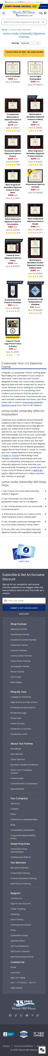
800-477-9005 (18, 977)
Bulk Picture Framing (21, 883)
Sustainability (17, 789)
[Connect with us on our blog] (38, 1015)
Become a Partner (19, 867)
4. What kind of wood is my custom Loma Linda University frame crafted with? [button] (21, 515)
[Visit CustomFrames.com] (37, 1)
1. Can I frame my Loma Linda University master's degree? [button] (20, 492)
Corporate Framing (20, 873)
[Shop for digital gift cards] (24, 551)
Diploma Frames (19, 629)
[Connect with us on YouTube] (26, 1015)
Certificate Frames (20, 634)
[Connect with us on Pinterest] (32, 1015)
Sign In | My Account (21, 903)
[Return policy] (23, 1034)
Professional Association (23, 707)
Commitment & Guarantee (24, 783)
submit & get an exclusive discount (24, 609)
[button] (40, 13)
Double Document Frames (23, 639)
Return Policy (17, 919)
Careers (15, 808)
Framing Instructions (21, 924)
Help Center (16, 987)
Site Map (41, 1045)
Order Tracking (18, 908)
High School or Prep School (24, 702)
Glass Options (18, 759)
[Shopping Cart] (45, 13)
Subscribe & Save (19, 935)
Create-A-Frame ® (10, 455)
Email (13, 967)
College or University (21, 697)
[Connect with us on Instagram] (21, 1015)
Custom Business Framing (24, 878)
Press (13, 814)
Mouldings (16, 748)
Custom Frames (19, 650)
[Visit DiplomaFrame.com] (11, 1)
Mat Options (17, 754)
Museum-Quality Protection (24, 764)
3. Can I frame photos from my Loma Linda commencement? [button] (21, 508)
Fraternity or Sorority (21, 728)
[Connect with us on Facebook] (10, 1015)
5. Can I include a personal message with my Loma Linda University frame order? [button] (21, 523)
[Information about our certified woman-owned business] (38, 1034)
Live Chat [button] (15, 972)
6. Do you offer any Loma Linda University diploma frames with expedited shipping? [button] (21, 531)
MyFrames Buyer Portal (22, 956)
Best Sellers (16, 682)
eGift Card (24, 561)
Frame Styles (17, 778)
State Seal (16, 718)
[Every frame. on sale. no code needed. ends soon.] (24, 6)
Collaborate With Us (21, 857)
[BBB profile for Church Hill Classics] (8, 1034)
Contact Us (16, 898)
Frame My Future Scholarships (19, 850)
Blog (13, 824)
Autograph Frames (20, 666)
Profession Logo (18, 712)
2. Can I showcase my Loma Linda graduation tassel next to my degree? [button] (19, 500)
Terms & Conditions (23, 1045)
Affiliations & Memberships (24, 819)
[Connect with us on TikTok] (16, 1015)
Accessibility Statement (22, 830)
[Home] (23, 13)
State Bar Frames (19, 645)
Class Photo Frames (21, 661)
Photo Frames (17, 671)
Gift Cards (16, 677)
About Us (15, 803)
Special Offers (18, 940)
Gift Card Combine (20, 951)
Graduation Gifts (19, 734)
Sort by (15, 43)
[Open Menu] (3, 13)
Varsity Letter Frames (21, 655)
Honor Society (18, 723)
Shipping (15, 914)
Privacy (6, 1045)
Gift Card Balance (19, 946)
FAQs (13, 930)
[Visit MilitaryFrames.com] (24, 1)
